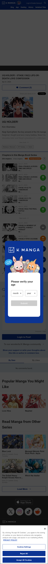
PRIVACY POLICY (10, 540)
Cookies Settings (24, 547)
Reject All (24, 553)
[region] (24, 544)
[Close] (45, 529)
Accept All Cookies (24, 560)
